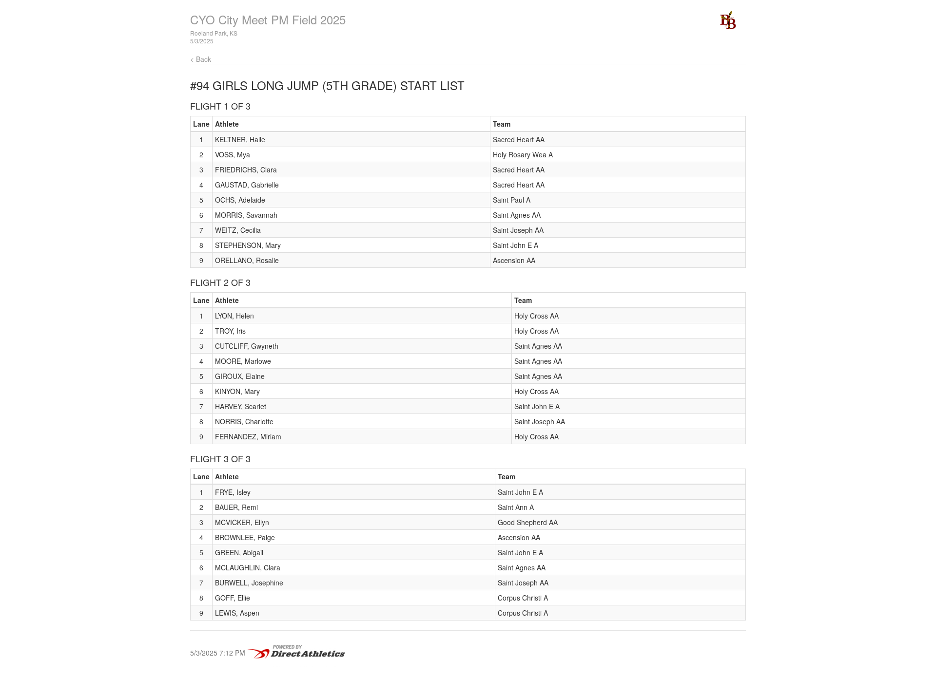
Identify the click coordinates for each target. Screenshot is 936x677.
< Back (200, 59)
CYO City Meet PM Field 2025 (268, 19)
